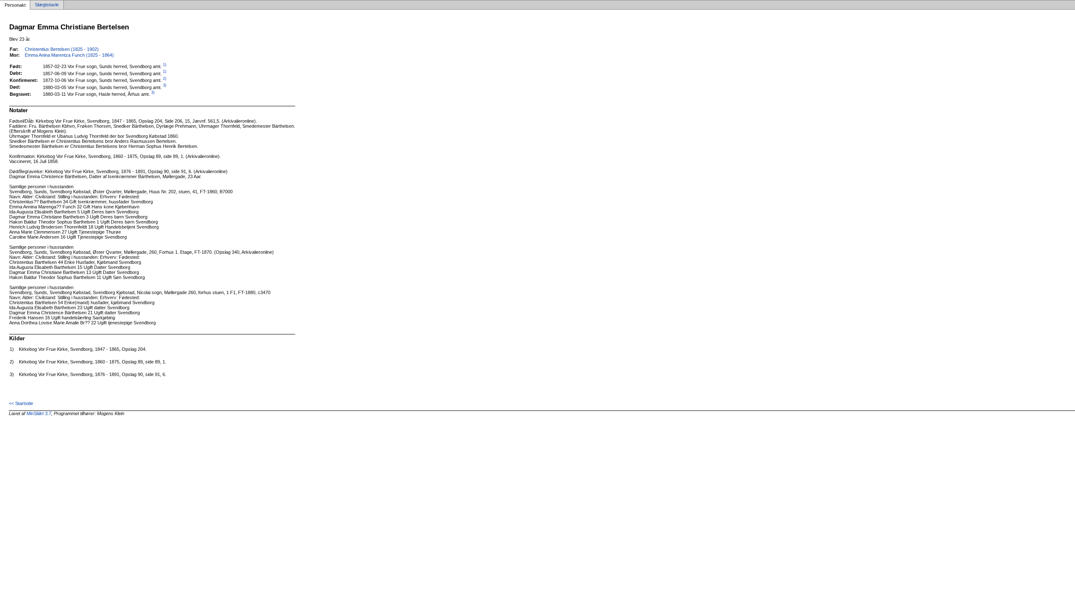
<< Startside (21, 403)
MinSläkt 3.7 (38, 413)
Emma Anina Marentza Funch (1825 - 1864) (69, 55)
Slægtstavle (47, 5)
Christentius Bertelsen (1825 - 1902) (62, 49)
